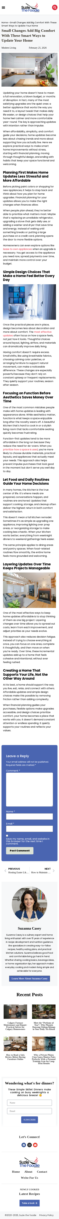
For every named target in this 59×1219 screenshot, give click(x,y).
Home (5, 22)
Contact (42, 1171)
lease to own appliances (17, 249)
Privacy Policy (46, 1215)
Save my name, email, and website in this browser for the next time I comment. (27, 841)
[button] (3, 7)
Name (10, 811)
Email (10, 824)
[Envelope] (35, 1145)
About (28, 1171)
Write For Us (29, 1177)
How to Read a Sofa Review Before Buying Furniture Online (15, 1057)
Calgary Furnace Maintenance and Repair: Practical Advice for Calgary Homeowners (15, 1026)
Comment (13, 771)
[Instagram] (29, 1145)
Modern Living (9, 47)
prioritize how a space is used (20, 449)
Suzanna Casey (29, 928)
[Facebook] (23, 1145)
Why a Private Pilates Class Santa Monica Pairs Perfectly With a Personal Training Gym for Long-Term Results (44, 1059)
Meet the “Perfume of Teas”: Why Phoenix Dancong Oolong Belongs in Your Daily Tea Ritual (43, 1026)
